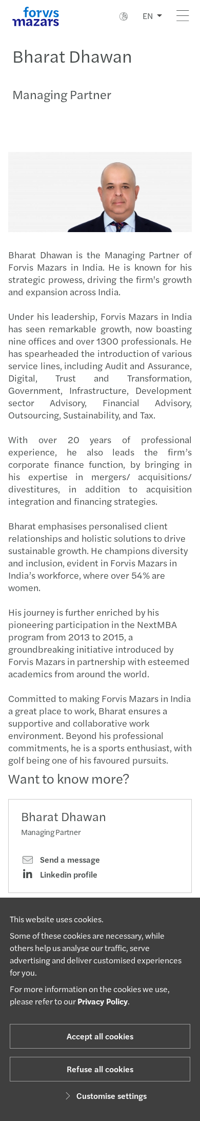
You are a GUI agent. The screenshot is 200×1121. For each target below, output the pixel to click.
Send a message (69, 859)
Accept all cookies (100, 1036)
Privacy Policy (102, 1001)
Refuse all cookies (100, 1069)
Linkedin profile (67, 874)
